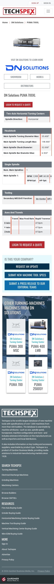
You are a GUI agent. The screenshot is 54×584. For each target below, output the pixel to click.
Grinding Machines (10, 480)
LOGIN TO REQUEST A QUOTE (18, 104)
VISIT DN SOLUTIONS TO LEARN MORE (27, 59)
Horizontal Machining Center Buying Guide (20, 518)
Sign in (47, 3)
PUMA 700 (16, 384)
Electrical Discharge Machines (15, 475)
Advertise (6, 554)
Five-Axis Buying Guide (12, 508)
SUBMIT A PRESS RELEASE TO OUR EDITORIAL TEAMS (27, 285)
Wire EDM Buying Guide (12, 534)
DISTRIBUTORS (27, 86)
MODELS (39, 77)
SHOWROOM (16, 77)
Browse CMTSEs (9, 498)
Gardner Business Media (22, 450)
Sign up (35, 3)
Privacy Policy (8, 560)
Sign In (5, 544)
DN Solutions (17, 22)
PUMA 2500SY (38, 386)
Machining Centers (10, 485)
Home (5, 22)
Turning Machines (10, 470)
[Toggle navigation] (48, 11)
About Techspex (9, 549)
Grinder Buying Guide (11, 513)
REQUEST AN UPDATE (27, 266)
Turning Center (16, 342)
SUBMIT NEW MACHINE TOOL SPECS (27, 275)
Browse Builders (9, 493)
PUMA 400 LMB (38, 348)
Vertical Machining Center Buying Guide (19, 528)
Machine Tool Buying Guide (14, 523)
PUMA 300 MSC (16, 348)
